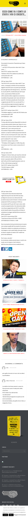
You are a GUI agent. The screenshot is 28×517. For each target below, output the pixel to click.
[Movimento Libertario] (14, 3)
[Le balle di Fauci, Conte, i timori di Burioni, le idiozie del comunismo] (14, 268)
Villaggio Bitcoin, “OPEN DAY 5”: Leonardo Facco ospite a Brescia (14, 329)
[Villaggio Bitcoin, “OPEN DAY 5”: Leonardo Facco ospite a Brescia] (14, 317)
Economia (24, 35)
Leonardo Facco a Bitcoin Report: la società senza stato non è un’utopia (14, 476)
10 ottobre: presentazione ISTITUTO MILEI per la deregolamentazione (14, 304)
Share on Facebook (3, 249)
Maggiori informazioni (20, 514)
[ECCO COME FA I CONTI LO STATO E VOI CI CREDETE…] (14, 27)
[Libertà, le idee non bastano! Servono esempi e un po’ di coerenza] (14, 342)
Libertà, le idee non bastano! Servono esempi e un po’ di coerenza (14, 353)
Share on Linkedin (10, 249)
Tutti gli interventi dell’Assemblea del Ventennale (12, 471)
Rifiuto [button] (11, 514)
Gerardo (6, 475)
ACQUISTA (14, 442)
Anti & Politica (18, 35)
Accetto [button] (5, 514)
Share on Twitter (6, 249)
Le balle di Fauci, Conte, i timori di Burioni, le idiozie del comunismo (14, 280)
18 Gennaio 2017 (9, 35)
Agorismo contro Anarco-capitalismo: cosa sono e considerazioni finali (12, 485)
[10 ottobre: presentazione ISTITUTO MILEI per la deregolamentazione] (14, 293)
